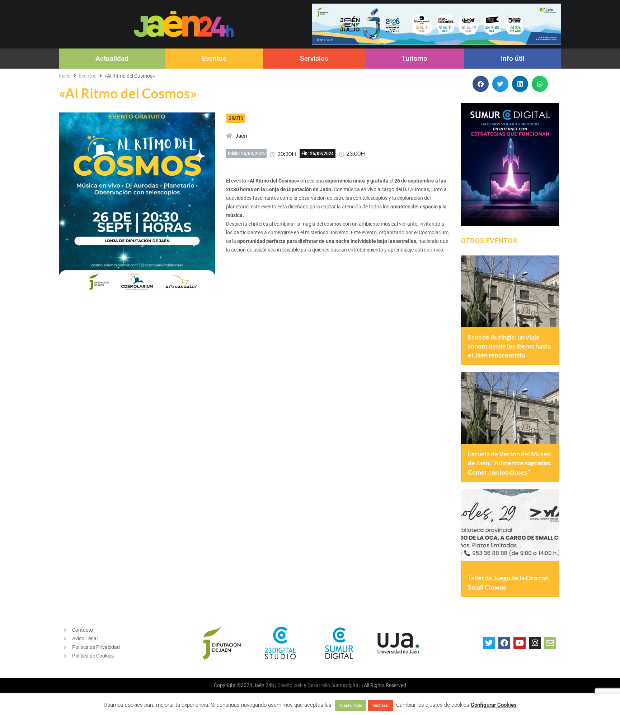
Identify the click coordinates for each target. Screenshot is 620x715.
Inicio (65, 76)
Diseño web (290, 685)
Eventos (214, 58)
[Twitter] (489, 643)
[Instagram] (535, 643)
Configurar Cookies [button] (494, 705)
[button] (481, 84)
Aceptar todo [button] (350, 705)
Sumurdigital (345, 685)
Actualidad (111, 58)
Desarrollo (318, 685)
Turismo (414, 58)
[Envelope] (550, 643)
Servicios (314, 58)
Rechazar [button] (380, 705)
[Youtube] (519, 643)
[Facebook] (504, 643)
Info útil (513, 58)
